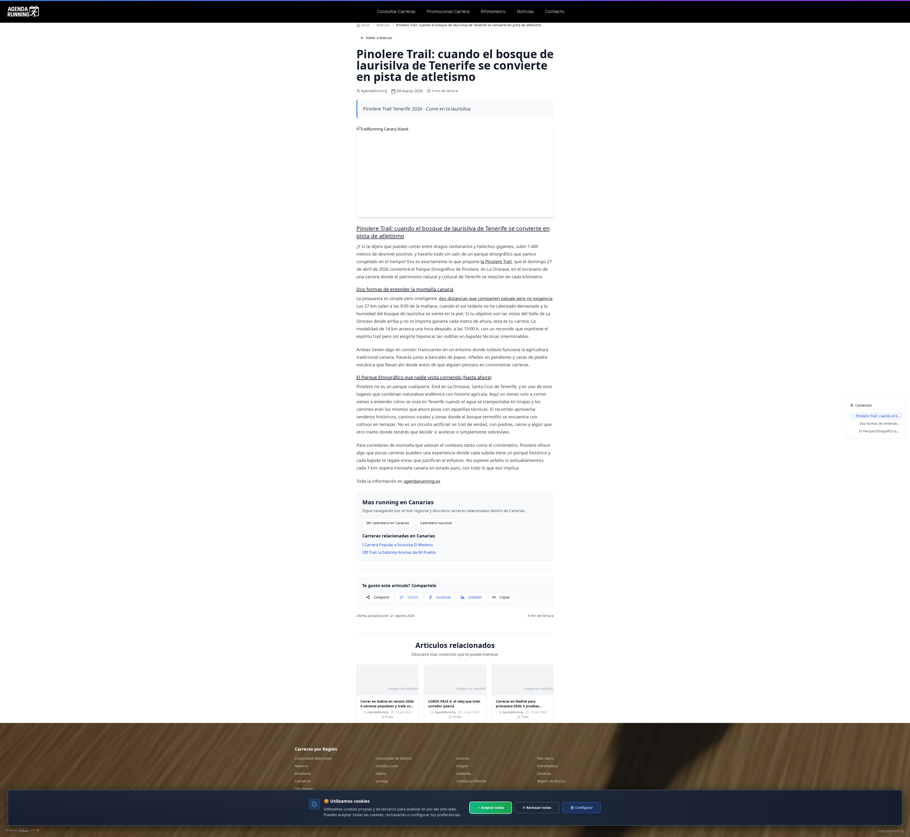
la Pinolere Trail (496, 261)
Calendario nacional (436, 523)
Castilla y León (387, 766)
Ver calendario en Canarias (387, 523)
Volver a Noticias (379, 37)
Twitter (413, 597)
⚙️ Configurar (581, 807)
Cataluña (463, 773)
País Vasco (545, 758)
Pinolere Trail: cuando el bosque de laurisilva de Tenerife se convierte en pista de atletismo (453, 232)
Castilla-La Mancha (471, 781)
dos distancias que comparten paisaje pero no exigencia (495, 298)
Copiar (505, 597)
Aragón (462, 766)
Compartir (382, 597)
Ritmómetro (493, 11)
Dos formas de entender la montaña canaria (404, 289)
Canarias (544, 773)
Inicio (365, 25)
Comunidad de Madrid (394, 758)
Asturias (462, 758)
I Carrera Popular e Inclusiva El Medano (397, 544)
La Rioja (382, 781)
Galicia (381, 773)
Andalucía (303, 773)
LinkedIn (475, 597)
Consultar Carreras (396, 11)
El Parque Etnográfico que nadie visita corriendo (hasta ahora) (423, 377)
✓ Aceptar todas (490, 807)
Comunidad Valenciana (313, 758)
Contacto (554, 11)
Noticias (525, 11)
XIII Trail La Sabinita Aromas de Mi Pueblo (399, 552)
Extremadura (547, 766)
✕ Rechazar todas (537, 807)
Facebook (443, 597)
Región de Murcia (551, 781)
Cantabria (302, 781)
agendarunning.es (422, 481)
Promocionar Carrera (448, 11)
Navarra (301, 766)
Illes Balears (304, 788)
